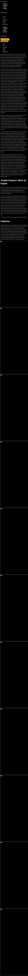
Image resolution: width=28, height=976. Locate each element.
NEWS (4, 21)
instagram (5, 8)
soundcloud (5, 5)
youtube (4, 7)
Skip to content (3, 1)
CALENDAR (5, 19)
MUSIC (4, 16)
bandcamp (5, 3)
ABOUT (4, 23)
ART (4, 18)
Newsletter (5, 24)
